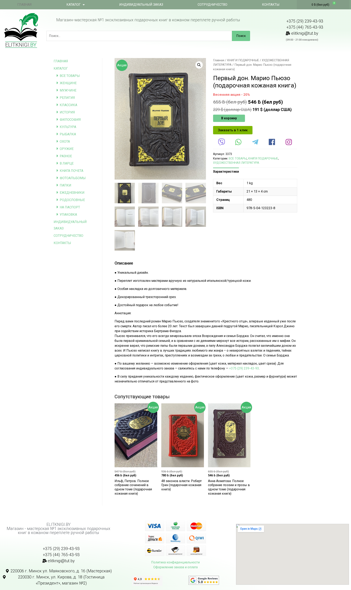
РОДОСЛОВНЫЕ (72, 200)
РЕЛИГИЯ (67, 98)
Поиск (241, 36)
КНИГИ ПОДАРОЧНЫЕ (243, 60)
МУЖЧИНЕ (68, 90)
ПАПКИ (65, 185)
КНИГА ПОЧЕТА (71, 171)
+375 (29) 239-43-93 (244, 368)
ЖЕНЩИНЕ (68, 83)
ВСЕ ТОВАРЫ (70, 76)
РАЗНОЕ (66, 156)
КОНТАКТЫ (271, 4)
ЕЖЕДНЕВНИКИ (72, 193)
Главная (218, 60)
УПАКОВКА (68, 214)
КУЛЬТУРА (68, 127)
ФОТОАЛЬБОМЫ (73, 178)
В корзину (229, 118)
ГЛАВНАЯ (24, 4)
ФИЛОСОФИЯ (70, 120)
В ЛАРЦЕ (67, 163)
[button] (232, 130)
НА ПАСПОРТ (70, 207)
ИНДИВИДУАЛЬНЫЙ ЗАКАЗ (141, 4)
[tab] (226, 172)
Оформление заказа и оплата (175, 567)
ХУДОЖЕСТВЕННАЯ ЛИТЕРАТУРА (236, 163)
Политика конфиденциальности (175, 562)
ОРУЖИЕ (67, 149)
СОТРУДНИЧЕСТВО (212, 4)
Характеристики (226, 171)
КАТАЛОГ (73, 4)
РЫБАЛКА (68, 134)
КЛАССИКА (68, 105)
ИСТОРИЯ (67, 112)
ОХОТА (65, 141)
